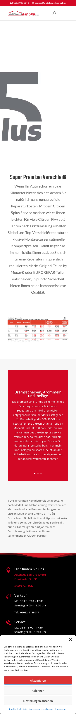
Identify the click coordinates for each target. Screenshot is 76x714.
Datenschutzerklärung (41, 708)
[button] (70, 639)
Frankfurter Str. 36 (25, 579)
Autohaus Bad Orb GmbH (30, 574)
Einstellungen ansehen (38, 701)
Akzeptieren (38, 680)
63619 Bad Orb (23, 586)
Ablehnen (38, 690)
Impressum (61, 708)
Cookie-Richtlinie (18, 708)
